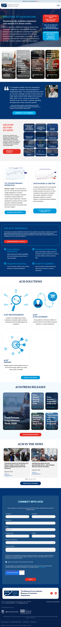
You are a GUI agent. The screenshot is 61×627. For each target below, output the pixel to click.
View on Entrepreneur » (8, 474)
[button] (15, 212)
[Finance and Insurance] (29, 136)
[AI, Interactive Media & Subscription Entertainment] (29, 128)
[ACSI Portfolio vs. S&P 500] (44, 173)
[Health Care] (52, 136)
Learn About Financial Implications (50, 37)
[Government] (40, 136)
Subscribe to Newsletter (53, 601)
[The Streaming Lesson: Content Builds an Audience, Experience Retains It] (23, 64)
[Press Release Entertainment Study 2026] (9, 64)
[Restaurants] (52, 144)
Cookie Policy (26, 621)
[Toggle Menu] (58, 5)
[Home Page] (11, 593)
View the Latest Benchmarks (50, 20)
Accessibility (33, 621)
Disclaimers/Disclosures (15, 621)
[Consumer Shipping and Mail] (40, 128)
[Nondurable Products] (40, 144)
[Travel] (52, 152)
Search (58, 11)
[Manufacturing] (29, 144)
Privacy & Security (5, 621)
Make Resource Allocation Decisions (50, 27)
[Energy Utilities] (52, 128)
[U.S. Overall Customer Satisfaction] (16, 173)
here (37, 1)
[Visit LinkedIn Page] (56, 593)
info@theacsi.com (23, 603)
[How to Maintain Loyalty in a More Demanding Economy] (38, 64)
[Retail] (29, 152)
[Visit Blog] (51, 593)
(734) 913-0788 (9, 603)
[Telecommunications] (40, 152)
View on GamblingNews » (36, 473)
